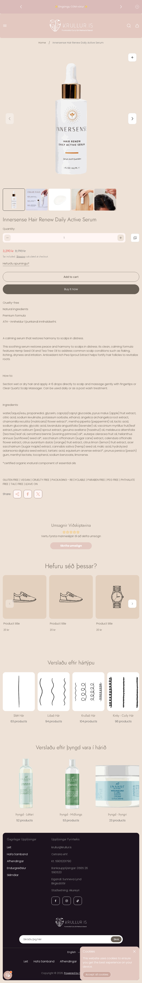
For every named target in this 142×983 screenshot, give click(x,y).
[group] (14, 200)
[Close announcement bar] (137, 7)
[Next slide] (121, 7)
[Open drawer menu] (5, 26)
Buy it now (71, 289)
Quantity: (9, 229)
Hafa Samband (17, 854)
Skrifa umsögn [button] (71, 546)
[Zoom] (132, 57)
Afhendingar (15, 861)
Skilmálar (13, 875)
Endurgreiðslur (16, 868)
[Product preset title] (24, 597)
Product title (11, 624)
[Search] (129, 25)
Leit (9, 847)
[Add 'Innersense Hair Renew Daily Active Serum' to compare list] (135, 238)
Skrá (116, 939)
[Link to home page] (71, 922)
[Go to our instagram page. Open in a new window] (67, 901)
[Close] (134, 951)
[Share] (17, 494)
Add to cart (71, 277)
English (71, 952)
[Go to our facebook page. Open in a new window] (55, 901)
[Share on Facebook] (28, 494)
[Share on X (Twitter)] (38, 494)
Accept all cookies (97, 974)
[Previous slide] (21, 7)
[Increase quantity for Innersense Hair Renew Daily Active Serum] (120, 237)
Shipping (20, 256)
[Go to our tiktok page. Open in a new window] (78, 901)
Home (42, 42)
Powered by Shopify (76, 973)
